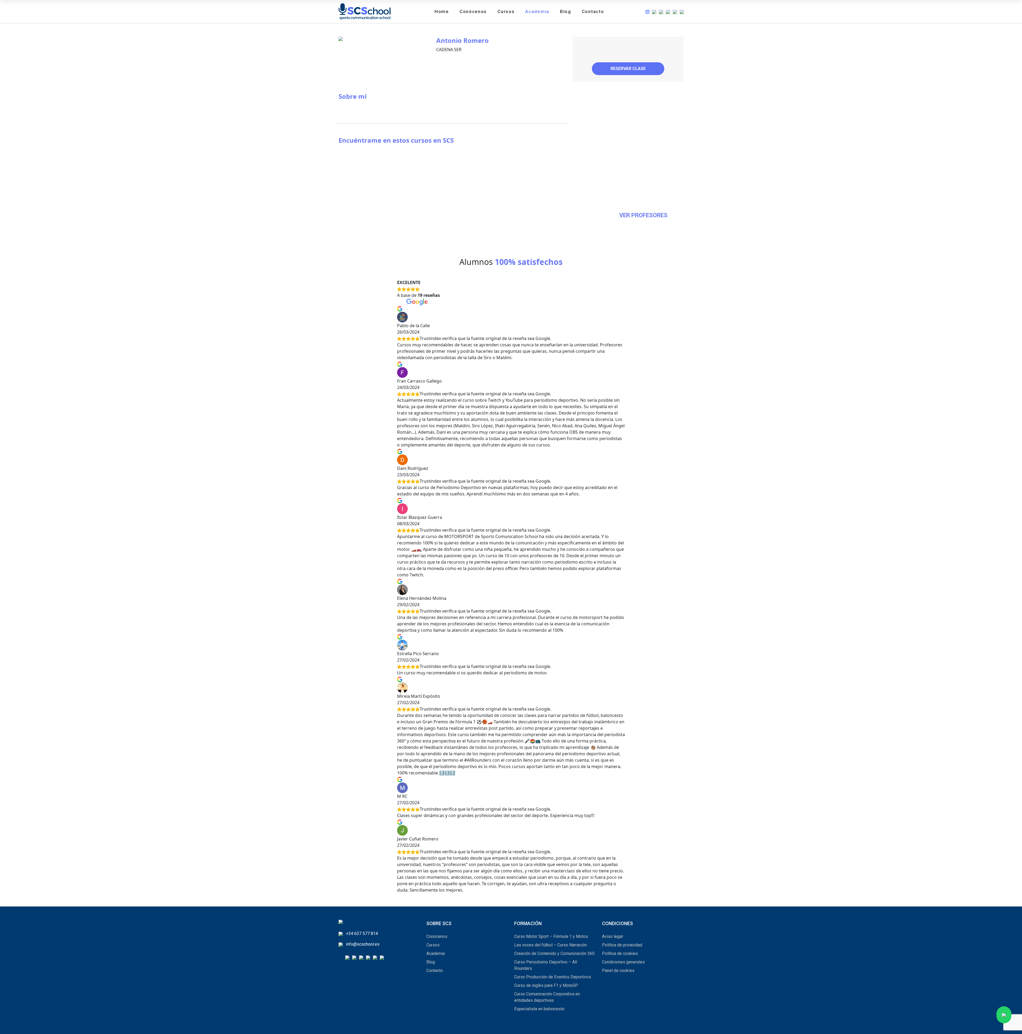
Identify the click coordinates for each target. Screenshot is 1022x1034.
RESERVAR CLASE (628, 68)
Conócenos (473, 11)
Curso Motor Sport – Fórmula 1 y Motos (551, 936)
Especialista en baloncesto (539, 1008)
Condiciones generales (623, 962)
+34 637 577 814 (362, 933)
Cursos (505, 11)
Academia (537, 11)
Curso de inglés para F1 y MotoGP (546, 985)
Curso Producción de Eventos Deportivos (552, 976)
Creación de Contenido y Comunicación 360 (554, 953)
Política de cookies (620, 953)
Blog (565, 11)
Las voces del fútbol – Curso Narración (550, 944)
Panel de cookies (618, 970)
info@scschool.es (363, 944)
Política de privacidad (622, 944)
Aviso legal (612, 936)
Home (442, 11)
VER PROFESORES (643, 215)
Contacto (593, 11)
